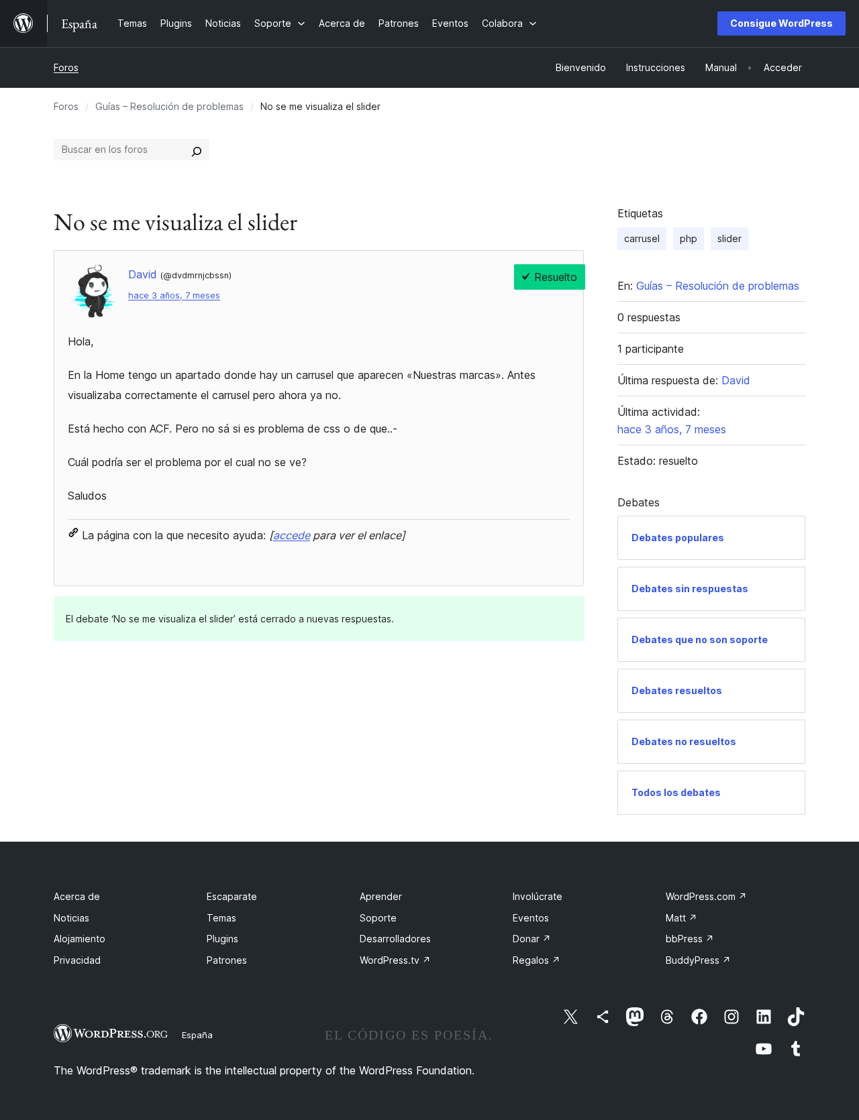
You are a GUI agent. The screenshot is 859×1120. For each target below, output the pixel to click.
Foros (66, 67)
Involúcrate (537, 896)
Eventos (531, 917)
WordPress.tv (395, 960)
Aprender (381, 896)
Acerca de (77, 896)
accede (291, 535)
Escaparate (232, 896)
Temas (221, 917)
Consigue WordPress (781, 23)
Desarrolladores (395, 938)
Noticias (71, 917)
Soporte (378, 917)
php (688, 238)
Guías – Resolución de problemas (169, 106)
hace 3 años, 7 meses (174, 295)
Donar (532, 938)
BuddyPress (698, 960)
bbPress (690, 938)
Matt (681, 917)
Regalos (536, 960)
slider (729, 238)
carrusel (642, 238)
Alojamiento (79, 938)
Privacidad (77, 960)
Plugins (222, 938)
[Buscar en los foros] (196, 149)
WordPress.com (706, 896)
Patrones (227, 960)
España (197, 1034)
